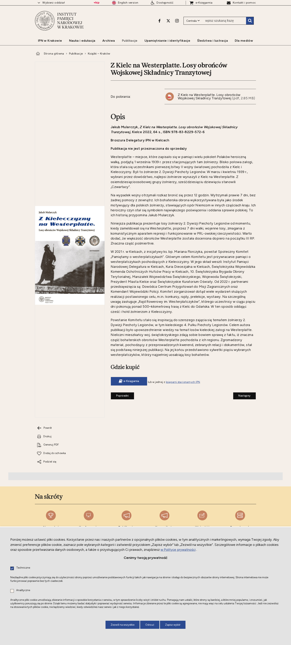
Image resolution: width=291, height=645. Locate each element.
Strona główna (54, 53)
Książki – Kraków (99, 53)
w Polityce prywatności (178, 550)
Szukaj (250, 20)
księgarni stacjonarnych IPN (183, 382)
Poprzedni (120, 394)
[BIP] (96, 3)
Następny (242, 394)
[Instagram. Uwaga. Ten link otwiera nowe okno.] (177, 21)
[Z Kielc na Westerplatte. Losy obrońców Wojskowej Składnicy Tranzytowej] (69, 255)
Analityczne (23, 590)
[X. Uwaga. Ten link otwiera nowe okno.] (168, 21)
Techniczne (23, 568)
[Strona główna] (45, 21)
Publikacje (76, 53)
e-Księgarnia (131, 381)
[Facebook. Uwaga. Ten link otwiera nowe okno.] (159, 21)
